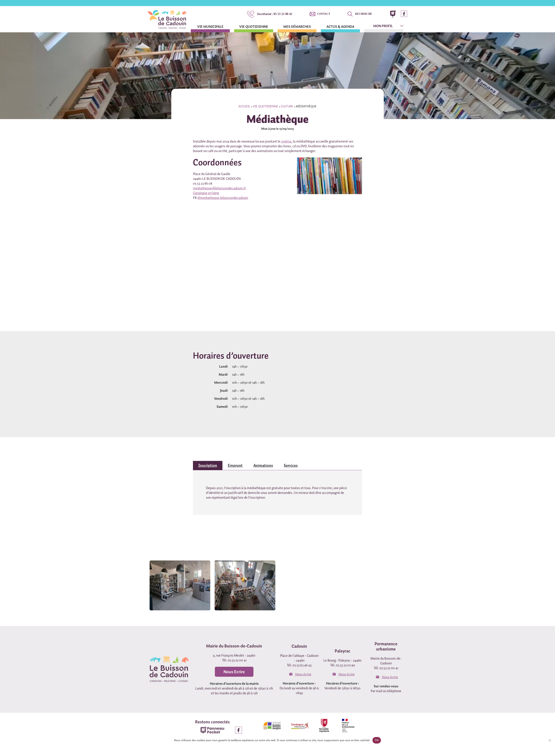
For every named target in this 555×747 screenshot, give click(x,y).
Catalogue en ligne (206, 192)
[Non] (549, 740)
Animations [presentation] (263, 465)
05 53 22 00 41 (274, 14)
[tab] (207, 465)
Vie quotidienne (265, 106)
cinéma (286, 141)
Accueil (244, 106)
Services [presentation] (291, 465)
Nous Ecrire (234, 672)
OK (377, 740)
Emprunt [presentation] (235, 465)
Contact (323, 13)
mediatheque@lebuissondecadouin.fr (219, 188)
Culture (287, 106)
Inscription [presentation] (207, 465)
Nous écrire (303, 674)
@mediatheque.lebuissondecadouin (222, 197)
